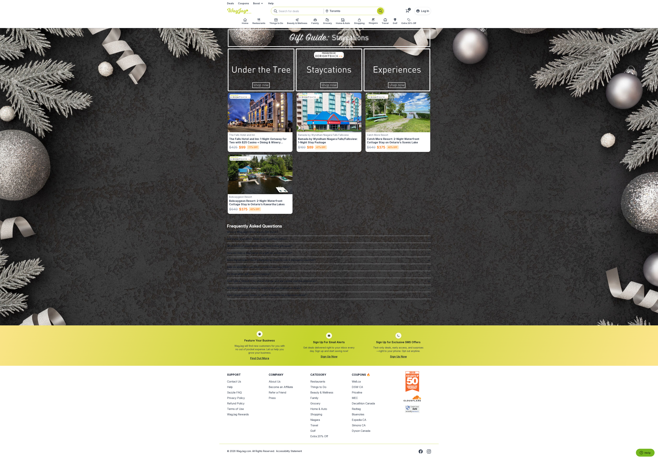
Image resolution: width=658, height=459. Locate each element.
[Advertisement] (329, 311)
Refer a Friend (277, 392)
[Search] (380, 11)
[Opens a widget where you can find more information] (645, 453)
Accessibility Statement (289, 451)
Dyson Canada (361, 430)
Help (271, 3)
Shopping (316, 414)
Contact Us (234, 381)
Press (272, 398)
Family (314, 398)
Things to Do (318, 387)
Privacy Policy (236, 398)
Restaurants (317, 381)
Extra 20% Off (319, 436)
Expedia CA (359, 420)
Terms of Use (235, 409)
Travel (314, 425)
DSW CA (357, 387)
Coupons (243, 3)
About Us (275, 381)
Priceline (357, 392)
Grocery (315, 403)
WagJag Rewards (238, 414)
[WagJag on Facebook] (421, 451)
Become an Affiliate (281, 387)
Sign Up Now (329, 356)
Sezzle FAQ (234, 392)
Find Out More (259, 358)
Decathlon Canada (363, 403)
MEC (355, 398)
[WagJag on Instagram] (429, 451)
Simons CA (359, 425)
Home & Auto (318, 409)
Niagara (315, 420)
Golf (313, 430)
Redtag (356, 409)
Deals (230, 3)
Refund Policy (236, 403)
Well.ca (356, 381)
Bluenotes (358, 414)
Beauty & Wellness (321, 392)
